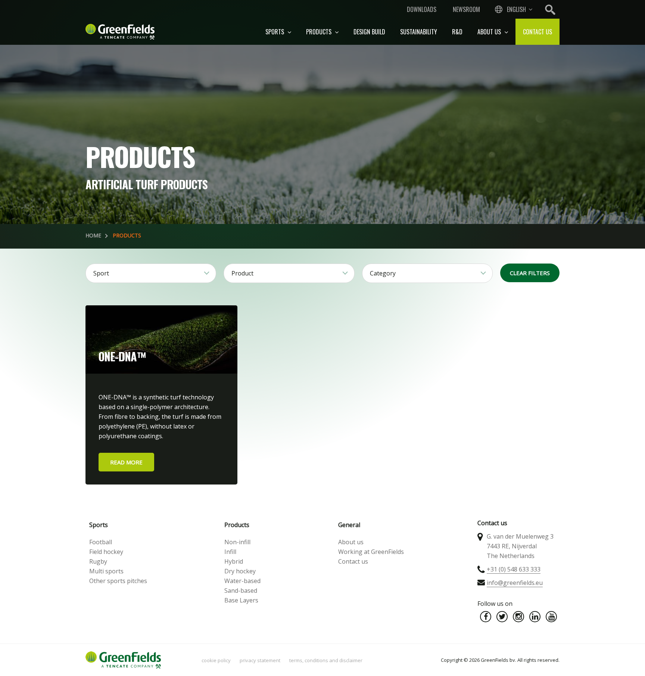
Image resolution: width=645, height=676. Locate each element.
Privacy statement (260, 660)
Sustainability (418, 31)
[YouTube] (551, 616)
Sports (275, 31)
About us (489, 31)
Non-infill (237, 542)
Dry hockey (240, 571)
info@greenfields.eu (515, 583)
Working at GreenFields (371, 552)
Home (93, 235)
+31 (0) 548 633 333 (513, 569)
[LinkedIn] (535, 616)
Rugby (98, 561)
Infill (230, 552)
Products (319, 31)
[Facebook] (485, 616)
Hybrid (233, 561)
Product (242, 273)
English (516, 9)
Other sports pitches (118, 581)
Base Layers (241, 600)
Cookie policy (216, 660)
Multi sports (106, 571)
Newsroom (466, 9)
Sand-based (240, 590)
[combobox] (513, 9)
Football (100, 542)
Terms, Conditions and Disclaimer (325, 660)
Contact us (537, 31)
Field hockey (106, 552)
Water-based (242, 581)
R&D (457, 31)
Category (383, 273)
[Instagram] (518, 616)
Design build (369, 31)
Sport (101, 273)
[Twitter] (502, 616)
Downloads (421, 9)
